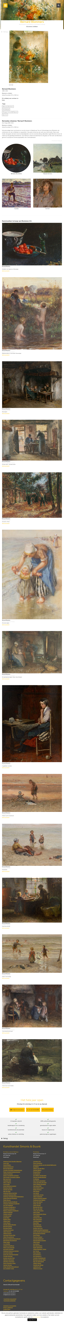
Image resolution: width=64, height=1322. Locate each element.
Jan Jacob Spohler (8, 1253)
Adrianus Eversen (8, 1174)
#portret (5, 115)
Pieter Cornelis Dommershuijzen (11, 1172)
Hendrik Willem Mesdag (9, 1225)
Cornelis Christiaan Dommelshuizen (12, 1170)
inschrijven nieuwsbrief (10, 1299)
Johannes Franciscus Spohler (11, 1251)
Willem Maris (6, 1221)
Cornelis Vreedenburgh (39, 1258)
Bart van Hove (7, 1179)
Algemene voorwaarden (9, 1306)
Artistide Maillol (37, 1221)
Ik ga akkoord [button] (32, 1319)
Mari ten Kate (6, 1191)
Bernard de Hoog (37, 1207)
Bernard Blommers (8, 1168)
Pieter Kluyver (7, 1200)
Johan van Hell (37, 1203)
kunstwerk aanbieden (10, 1301)
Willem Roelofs (7, 1233)
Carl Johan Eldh (37, 1186)
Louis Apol (6, 1163)
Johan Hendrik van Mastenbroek (41, 1232)
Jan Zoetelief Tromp (8, 1268)
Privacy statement (8, 1307)
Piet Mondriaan (37, 1225)
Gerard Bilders (7, 1165)
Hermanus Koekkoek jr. (9, 1209)
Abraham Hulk (7, 1181)
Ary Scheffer (6, 1244)
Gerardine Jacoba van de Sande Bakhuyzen (44, 1165)
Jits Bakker (36, 1167)
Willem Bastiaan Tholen (39, 1249)
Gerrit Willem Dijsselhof (39, 1184)
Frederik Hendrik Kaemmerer (40, 1230)
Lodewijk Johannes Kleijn (9, 1195)
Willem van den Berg (38, 1168)
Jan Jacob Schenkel (8, 1249)
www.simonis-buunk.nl (9, 1293)
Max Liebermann (37, 1219)
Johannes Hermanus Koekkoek (11, 1203)
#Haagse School (7, 112)
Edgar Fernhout (37, 1189)
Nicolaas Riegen (7, 1228)
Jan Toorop (36, 1251)
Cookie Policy (6, 1309)
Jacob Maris (6, 1217)
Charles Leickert (7, 1214)
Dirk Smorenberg (37, 1246)
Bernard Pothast (7, 1226)
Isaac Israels (36, 1212)
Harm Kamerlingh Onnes (39, 1214)
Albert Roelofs (7, 1232)
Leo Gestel (36, 1193)
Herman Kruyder (37, 1217)
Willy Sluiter (36, 1242)
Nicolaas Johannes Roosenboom (11, 1239)
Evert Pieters (36, 1235)
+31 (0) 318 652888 (33, 1110)
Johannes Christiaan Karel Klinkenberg (13, 1196)
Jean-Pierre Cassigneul (39, 1181)
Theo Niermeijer (37, 1226)
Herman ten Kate (7, 1189)
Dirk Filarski (36, 1191)
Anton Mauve (6, 1223)
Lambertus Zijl (37, 1267)
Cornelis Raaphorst (38, 1239)
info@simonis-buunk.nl (9, 1294)
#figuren (15, 112)
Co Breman (36, 1179)
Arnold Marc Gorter (38, 1195)
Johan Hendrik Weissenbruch (11, 1267)
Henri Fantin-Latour (38, 1188)
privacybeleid (36, 1317)
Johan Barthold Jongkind (9, 1186)
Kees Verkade (37, 1253)
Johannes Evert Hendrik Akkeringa (12, 1161)
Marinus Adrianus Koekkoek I (11, 1210)
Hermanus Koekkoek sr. (9, 1207)
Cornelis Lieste (7, 1216)
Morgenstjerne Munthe (39, 1233)
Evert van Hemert (37, 1202)
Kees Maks (36, 1223)
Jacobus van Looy (37, 1228)
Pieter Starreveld (37, 1247)
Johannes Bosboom (8, 1167)
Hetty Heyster (37, 1205)
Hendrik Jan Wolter (38, 1265)
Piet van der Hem (37, 1209)
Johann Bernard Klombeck (10, 1198)
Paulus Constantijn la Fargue (11, 1175)
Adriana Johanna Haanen (40, 1198)
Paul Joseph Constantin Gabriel (11, 1177)
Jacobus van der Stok (9, 1258)
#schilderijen (6, 109)
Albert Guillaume (37, 1196)
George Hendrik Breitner (39, 1177)
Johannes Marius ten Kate (10, 1193)
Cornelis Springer (7, 1256)
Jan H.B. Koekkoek (8, 1205)
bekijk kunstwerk (5, 270)
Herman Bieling (37, 1170)
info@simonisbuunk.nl (18, 1110)
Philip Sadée (6, 1242)
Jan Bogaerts (36, 1174)
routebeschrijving (48, 1110)
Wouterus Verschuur (8, 1261)
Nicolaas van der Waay (39, 1260)
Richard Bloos (37, 1172)
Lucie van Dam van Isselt (39, 1182)
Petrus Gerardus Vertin (9, 1263)
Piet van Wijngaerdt (38, 1261)
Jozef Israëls (6, 1184)
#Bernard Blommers (8, 106)
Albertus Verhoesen (8, 1260)
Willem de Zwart (37, 1268)
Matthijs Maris (7, 1219)
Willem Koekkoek (7, 1212)
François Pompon (37, 1237)
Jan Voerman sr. (37, 1256)
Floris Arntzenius (37, 1163)
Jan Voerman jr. (37, 1254)
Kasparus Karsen (7, 1188)
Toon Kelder (36, 1216)
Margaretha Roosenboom (10, 1240)
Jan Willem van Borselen (39, 1175)
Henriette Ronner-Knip (9, 1235)
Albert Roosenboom (8, 1237)
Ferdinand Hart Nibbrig (39, 1200)
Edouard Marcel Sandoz (39, 1240)
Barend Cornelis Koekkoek (10, 1202)
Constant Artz (37, 1161)
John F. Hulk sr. (7, 1182)
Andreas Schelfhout (8, 1246)
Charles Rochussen (8, 1230)
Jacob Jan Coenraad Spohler (10, 1254)
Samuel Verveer (7, 1265)
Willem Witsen (37, 1263)
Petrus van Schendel (8, 1247)
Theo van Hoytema (38, 1210)
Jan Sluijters (36, 1244)
